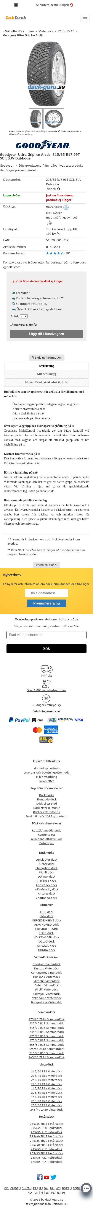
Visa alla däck (14, 31)
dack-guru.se (54, 1199)
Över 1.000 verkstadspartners (46, 690)
